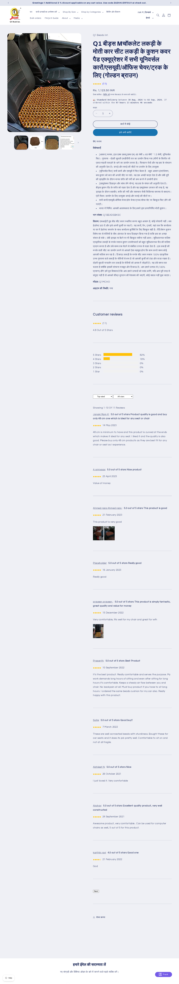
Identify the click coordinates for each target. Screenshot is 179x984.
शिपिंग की (106, 94)
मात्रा (95, 108)
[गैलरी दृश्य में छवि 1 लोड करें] (21, 143)
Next (96, 891)
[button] (47, 12)
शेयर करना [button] (100, 917)
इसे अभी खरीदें (125, 132)
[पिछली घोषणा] (8, 3)
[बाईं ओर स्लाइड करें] (10, 142)
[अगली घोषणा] (171, 3)
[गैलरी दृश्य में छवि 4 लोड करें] (67, 143)
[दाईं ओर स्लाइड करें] (78, 142)
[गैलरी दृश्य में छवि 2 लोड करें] (36, 143)
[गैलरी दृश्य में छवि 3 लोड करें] (52, 143)
